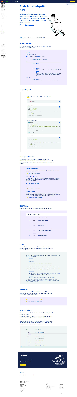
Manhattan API (2, 51)
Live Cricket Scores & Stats (50, 386)
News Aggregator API (3, 56)
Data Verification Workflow (3, 10)
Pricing (12, 1)
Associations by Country (4, 16)
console (58, 65)
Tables (2, 26)
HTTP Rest (21, 37)
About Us (61, 389)
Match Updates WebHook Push (29, 37)
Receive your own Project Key (40, 66)
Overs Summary (3, 32)
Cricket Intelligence (49, 387)
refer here (49, 269)
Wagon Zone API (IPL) (3, 53)
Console (47, 384)
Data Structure (3, 7)
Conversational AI (48, 389)
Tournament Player (3, 46)
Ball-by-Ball (2, 31)
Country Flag (2, 18)
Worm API (2, 50)
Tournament (2, 23)
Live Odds (2, 36)
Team (1, 24)
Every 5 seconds (29, 25)
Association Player (3, 47)
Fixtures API (2, 33)
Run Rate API (2, 52)
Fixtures (2, 25)
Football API (61, 387)
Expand (24, 346)
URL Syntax (28, 52)
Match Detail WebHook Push (40, 37)
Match (1, 30)
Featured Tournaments (4, 17)
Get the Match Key (58, 69)
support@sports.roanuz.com (27, 359)
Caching (2, 8)
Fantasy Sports (48, 388)
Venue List (2, 14)
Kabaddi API (61, 388)
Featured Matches (3, 22)
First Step (2, 4)
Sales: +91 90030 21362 (26, 361)
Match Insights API (3, 57)
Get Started (23, 364)
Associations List (3, 15)
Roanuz (24, 382)
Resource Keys (3, 6)
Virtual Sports (48, 385)
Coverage (16, 1)
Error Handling (3, 9)
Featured (2, 21)
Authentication (3, 5)
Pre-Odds (2, 37)
